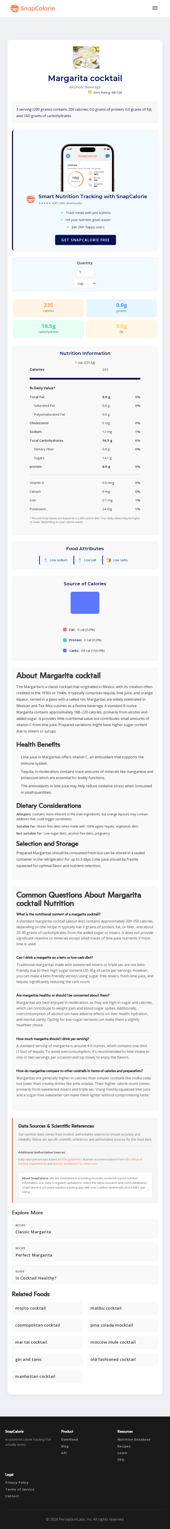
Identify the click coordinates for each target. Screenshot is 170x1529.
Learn (122, 1453)
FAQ (121, 1459)
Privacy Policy (17, 1482)
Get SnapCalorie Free (85, 240)
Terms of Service (19, 1489)
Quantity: (85, 263)
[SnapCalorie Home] (34, 8)
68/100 (117, 92)
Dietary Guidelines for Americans (75, 1164)
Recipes (124, 1446)
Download (69, 1439)
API (64, 1453)
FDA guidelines (72, 1159)
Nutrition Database (134, 1439)
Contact (12, 1496)
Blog (65, 1446)
